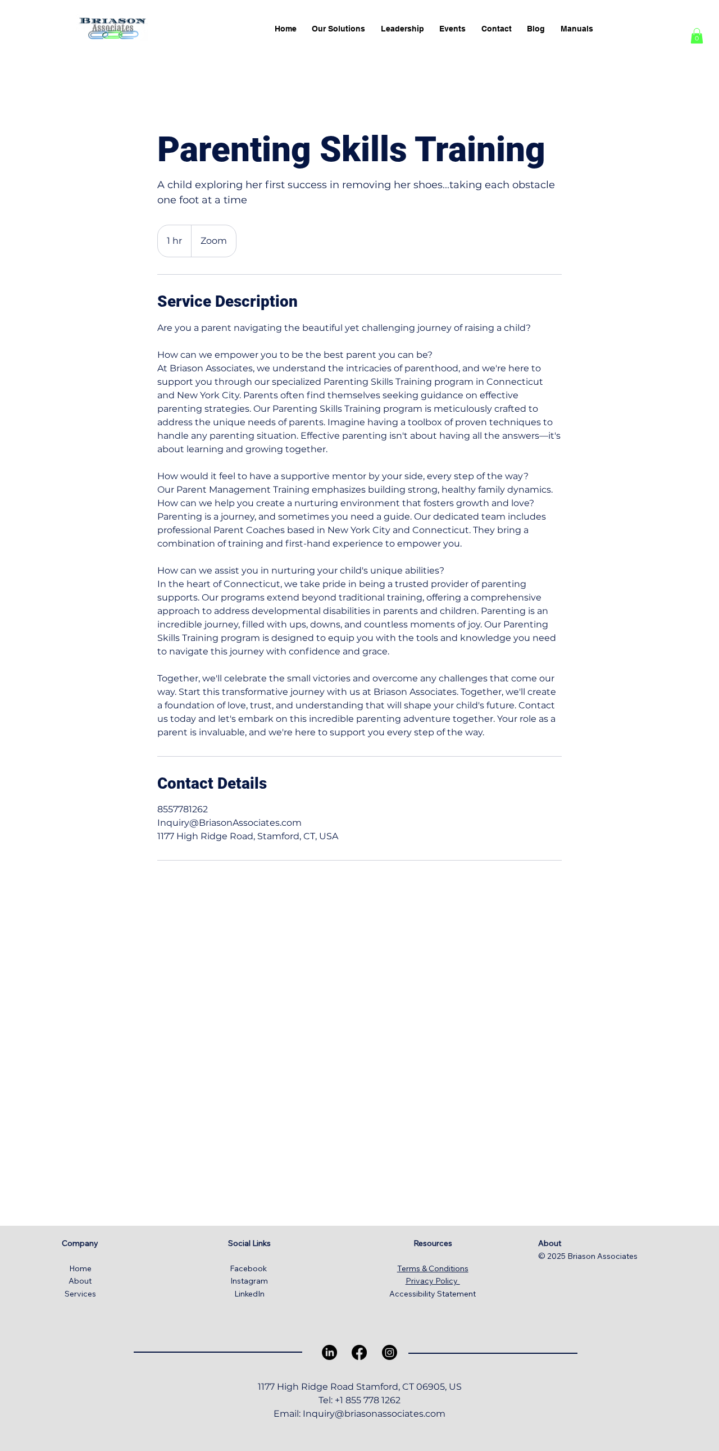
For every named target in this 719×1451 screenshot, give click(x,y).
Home (80, 1268)
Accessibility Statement (432, 1294)
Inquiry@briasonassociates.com (374, 1413)
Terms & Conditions (432, 1268)
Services (80, 1294)
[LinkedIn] (329, 1352)
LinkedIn (249, 1294)
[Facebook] (359, 1352)
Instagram (249, 1281)
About (80, 1281)
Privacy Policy (433, 1281)
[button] (696, 35)
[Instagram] (389, 1352)
